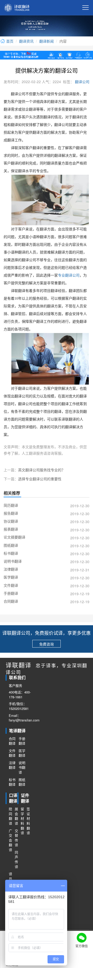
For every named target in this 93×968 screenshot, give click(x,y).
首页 (9, 41)
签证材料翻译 (28, 821)
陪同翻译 (10, 816)
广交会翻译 (10, 840)
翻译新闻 (46, 41)
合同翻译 (12, 741)
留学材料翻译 (22, 821)
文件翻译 (12, 753)
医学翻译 (22, 753)
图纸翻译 (22, 782)
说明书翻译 (22, 767)
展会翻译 (16, 816)
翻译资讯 (26, 41)
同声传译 (16, 859)
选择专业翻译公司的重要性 (39, 478)
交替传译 (16, 837)
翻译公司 (81, 81)
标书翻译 (12, 782)
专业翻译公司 (69, 275)
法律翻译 (12, 765)
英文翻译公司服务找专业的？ (41, 469)
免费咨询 (46, 644)
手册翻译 (22, 741)
